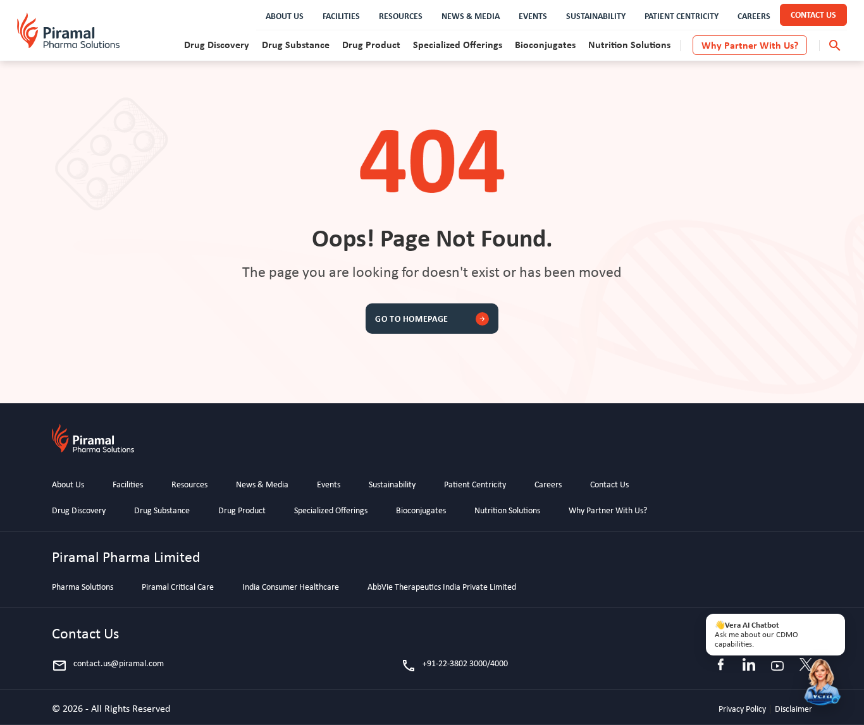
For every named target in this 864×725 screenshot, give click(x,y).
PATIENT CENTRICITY (682, 15)
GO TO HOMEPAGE (430, 318)
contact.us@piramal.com (108, 665)
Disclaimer (793, 708)
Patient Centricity (475, 484)
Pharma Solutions (82, 587)
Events (328, 484)
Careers (548, 484)
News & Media (262, 484)
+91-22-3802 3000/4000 (454, 665)
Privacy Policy (743, 708)
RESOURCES (401, 15)
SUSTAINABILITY (596, 15)
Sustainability (392, 484)
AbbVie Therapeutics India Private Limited (441, 587)
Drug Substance (296, 44)
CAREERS (753, 15)
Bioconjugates (545, 44)
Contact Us (609, 484)
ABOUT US (285, 15)
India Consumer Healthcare (290, 587)
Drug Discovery (216, 44)
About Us (68, 484)
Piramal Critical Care (178, 587)
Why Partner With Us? (749, 45)
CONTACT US (813, 14)
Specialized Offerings (457, 44)
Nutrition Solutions (629, 44)
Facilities (128, 484)
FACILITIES (341, 15)
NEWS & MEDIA (470, 15)
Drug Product (371, 44)
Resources (189, 484)
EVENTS (533, 15)
